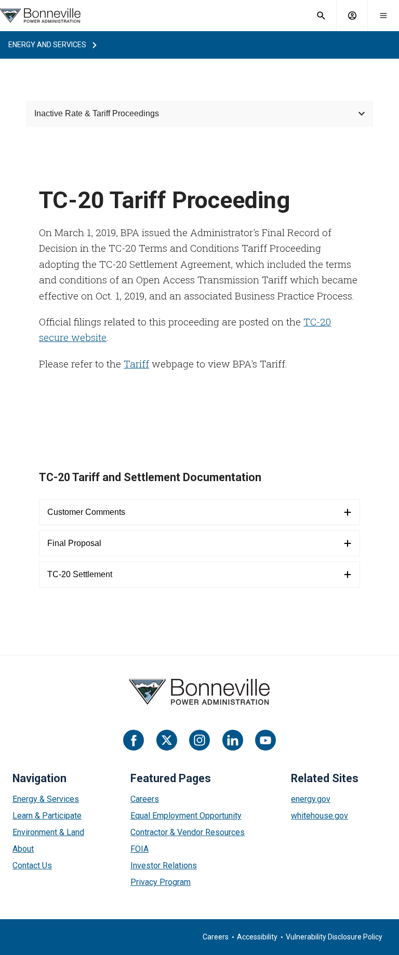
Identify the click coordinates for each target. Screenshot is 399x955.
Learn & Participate (47, 816)
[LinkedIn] (232, 740)
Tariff (136, 363)
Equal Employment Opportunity (186, 816)
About (23, 849)
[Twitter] (166, 740)
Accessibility (257, 937)
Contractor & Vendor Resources (187, 832)
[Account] (352, 15)
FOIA (139, 849)
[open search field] (321, 15)
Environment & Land (48, 832)
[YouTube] (265, 740)
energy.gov (310, 799)
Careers (144, 799)
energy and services (47, 44)
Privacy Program (160, 882)
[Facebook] (133, 740)
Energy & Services (45, 799)
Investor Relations (163, 865)
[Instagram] (199, 740)
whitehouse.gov (319, 816)
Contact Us (32, 865)
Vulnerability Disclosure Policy (334, 937)
